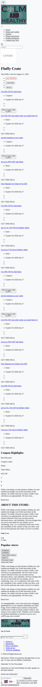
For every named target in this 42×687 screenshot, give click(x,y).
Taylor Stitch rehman (9, 555)
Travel (8, 30)
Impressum (10, 644)
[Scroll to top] (3, 3)
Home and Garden (12, 32)
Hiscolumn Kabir (7, 560)
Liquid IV (5, 557)
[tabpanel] (21, 180)
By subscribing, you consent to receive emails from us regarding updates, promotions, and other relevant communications (19, 683)
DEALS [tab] (9, 87)
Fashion (8, 34)
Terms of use (10, 648)
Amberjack (5, 550)
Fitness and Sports (12, 36)
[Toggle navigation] (2, 26)
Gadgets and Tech (12, 40)
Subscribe (27, 678)
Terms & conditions (13, 650)
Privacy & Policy (12, 646)
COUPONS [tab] (10, 83)
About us (9, 642)
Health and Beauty (12, 38)
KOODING (5, 553)
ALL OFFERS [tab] (11, 78)
